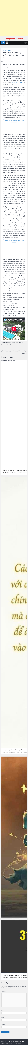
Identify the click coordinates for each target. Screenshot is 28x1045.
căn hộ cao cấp (8, 342)
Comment (4, 991)
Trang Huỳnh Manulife (14, 38)
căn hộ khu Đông (17, 82)
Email (3, 1017)
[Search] (25, 43)
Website (3, 1024)
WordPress (20, 1043)
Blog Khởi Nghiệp (7, 50)
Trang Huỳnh (6, 58)
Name (3, 1010)
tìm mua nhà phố (8, 344)
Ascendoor (8, 1043)
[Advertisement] (13, 4)
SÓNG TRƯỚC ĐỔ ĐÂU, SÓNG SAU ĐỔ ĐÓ (13, 750)
